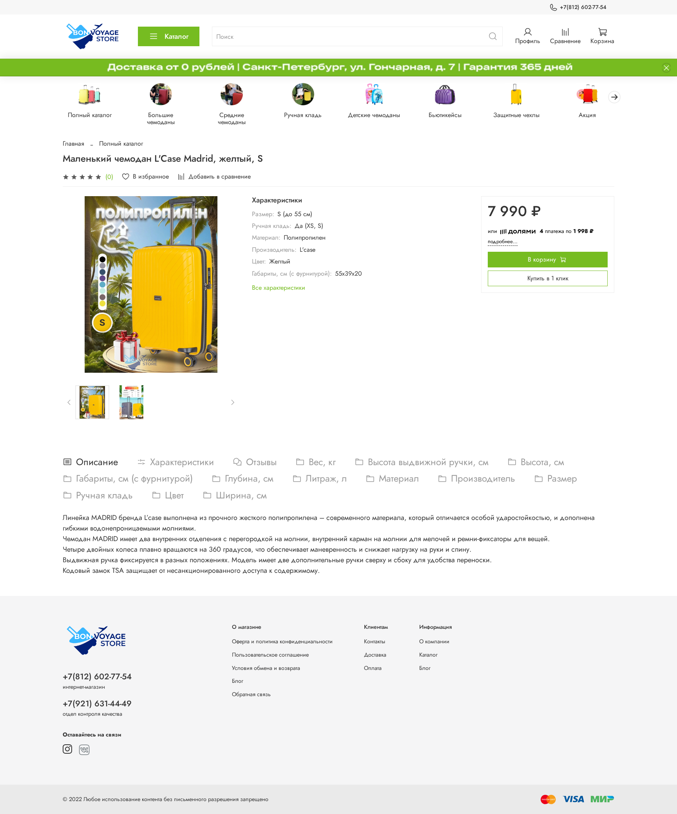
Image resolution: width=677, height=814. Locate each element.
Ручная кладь (303, 115)
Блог (237, 681)
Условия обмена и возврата (266, 668)
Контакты (374, 641)
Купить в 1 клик (547, 278)
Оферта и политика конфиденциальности (282, 641)
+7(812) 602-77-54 (583, 7)
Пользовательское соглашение (270, 655)
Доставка (375, 655)
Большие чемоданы (161, 119)
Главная (73, 143)
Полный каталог (90, 115)
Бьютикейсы (445, 115)
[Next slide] (226, 284)
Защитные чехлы (516, 115)
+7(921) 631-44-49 (97, 703)
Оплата (373, 668)
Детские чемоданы (374, 115)
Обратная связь (251, 694)
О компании (434, 641)
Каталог (176, 36)
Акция (587, 115)
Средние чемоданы (232, 119)
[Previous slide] (75, 284)
